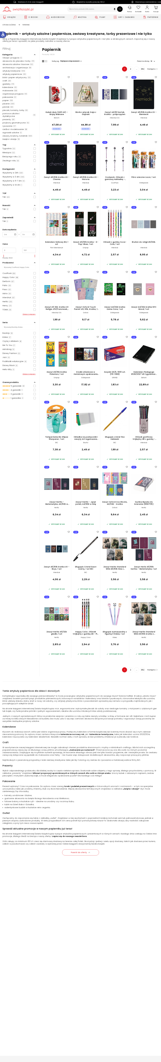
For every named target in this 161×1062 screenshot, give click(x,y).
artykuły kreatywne (14, 71)
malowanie (10, 90)
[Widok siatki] (43, 61)
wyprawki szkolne (12, 132)
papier (7, 100)
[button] (114, 9)
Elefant (143, 378)
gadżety (8, 84)
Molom (56, 118)
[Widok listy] (46, 61)
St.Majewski (143, 183)
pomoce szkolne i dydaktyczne (19, 114)
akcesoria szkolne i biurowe (18, 64)
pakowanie (9, 97)
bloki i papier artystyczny (16, 77)
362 (142, 69)
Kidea (115, 637)
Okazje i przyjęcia (12, 58)
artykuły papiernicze (14, 74)
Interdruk (143, 118)
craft (7, 80)
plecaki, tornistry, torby (15, 110)
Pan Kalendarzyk (56, 248)
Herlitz (56, 507)
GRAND (114, 378)
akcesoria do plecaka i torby (18, 61)
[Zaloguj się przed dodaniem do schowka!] (69, 77)
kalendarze (10, 87)
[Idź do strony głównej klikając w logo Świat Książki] (18, 9)
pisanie (8, 103)
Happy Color (86, 637)
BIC (56, 442)
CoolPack (114, 183)
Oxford (85, 313)
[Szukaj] (120, 9)
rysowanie (9, 126)
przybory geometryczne (16, 123)
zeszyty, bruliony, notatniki (17, 136)
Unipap (86, 248)
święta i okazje (11, 139)
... (136, 69)
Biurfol (85, 442)
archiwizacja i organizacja (17, 67)
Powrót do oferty (79, 852)
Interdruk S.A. (115, 118)
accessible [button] (2, 34)
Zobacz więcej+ (29, 314)
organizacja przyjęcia (15, 94)
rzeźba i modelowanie (15, 129)
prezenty (9, 119)
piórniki (8, 107)
